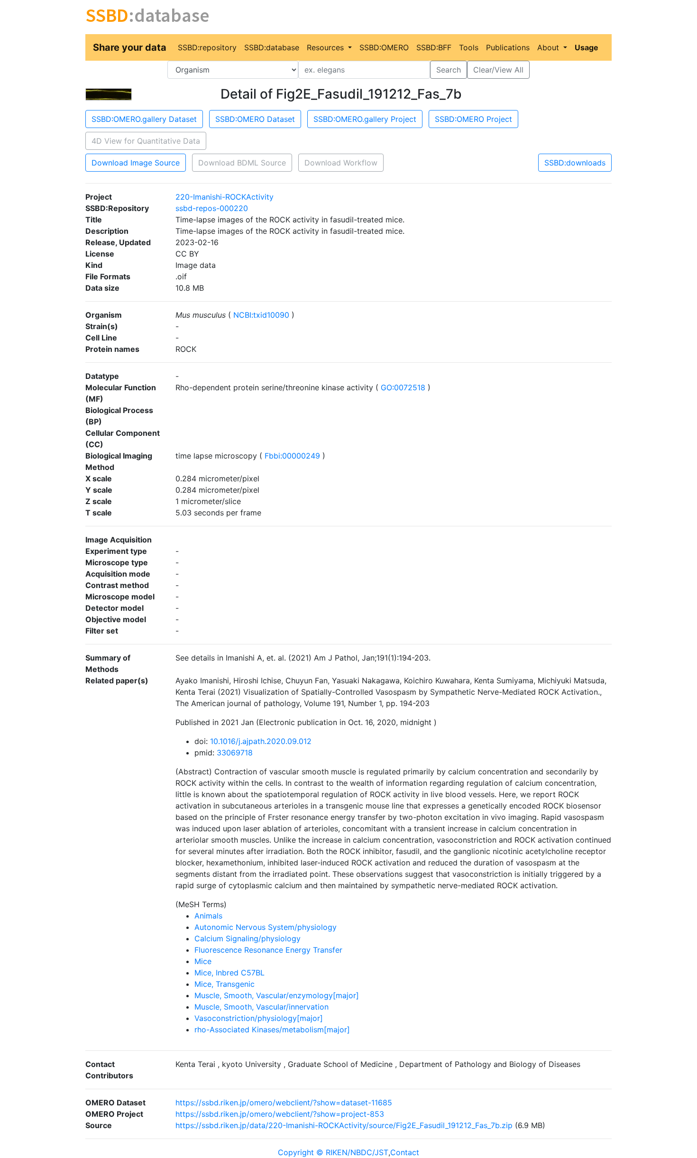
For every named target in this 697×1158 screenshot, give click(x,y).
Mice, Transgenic (224, 984)
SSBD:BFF (433, 47)
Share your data (129, 47)
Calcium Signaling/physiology (247, 938)
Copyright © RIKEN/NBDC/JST (333, 1152)
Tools (468, 47)
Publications (508, 47)
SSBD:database (271, 47)
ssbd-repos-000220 (211, 208)
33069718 (235, 752)
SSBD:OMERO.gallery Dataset (144, 119)
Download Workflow (340, 162)
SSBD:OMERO (384, 47)
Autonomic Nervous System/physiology (265, 927)
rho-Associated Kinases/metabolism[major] (272, 1029)
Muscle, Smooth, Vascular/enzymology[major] (276, 995)
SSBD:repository (207, 47)
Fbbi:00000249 (292, 455)
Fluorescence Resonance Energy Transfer (268, 950)
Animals (208, 915)
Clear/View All (498, 69)
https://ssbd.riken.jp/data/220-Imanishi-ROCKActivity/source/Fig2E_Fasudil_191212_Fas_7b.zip (344, 1125)
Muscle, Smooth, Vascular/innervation (261, 1006)
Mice (202, 961)
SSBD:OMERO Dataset (255, 119)
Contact (404, 1152)
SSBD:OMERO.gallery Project (364, 119)
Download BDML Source (242, 162)
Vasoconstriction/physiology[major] (258, 1018)
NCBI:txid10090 (261, 315)
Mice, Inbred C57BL (229, 972)
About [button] (549, 47)
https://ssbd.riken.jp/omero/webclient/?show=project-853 (279, 1114)
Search (448, 69)
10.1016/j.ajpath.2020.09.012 (261, 741)
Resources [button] (326, 47)
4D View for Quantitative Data (146, 141)
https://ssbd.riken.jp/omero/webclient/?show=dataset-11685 (283, 1102)
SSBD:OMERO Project (473, 119)
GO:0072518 (403, 387)
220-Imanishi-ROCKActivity (224, 197)
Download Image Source (136, 162)
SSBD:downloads (574, 162)
